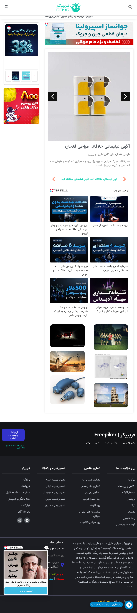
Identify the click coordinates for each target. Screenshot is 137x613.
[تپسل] (46, 24)
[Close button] (46, 547)
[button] (130, 7)
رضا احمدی (103, 601)
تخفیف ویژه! (25, 590)
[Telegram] (27, 520)
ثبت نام (49, 579)
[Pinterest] (20, 520)
